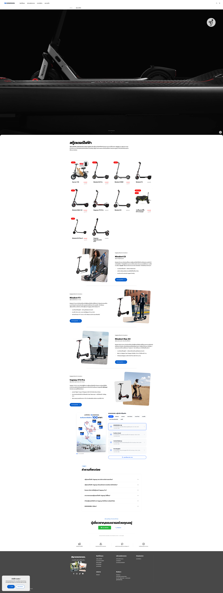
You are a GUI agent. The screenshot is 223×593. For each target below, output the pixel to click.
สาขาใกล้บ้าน (138, 558)
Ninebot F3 (139, 182)
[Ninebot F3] (143, 170)
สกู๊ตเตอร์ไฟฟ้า (99, 558)
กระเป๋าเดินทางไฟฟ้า (100, 560)
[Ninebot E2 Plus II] (79, 226)
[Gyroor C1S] (79, 170)
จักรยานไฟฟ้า (99, 562)
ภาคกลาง (123, 416)
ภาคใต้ (122, 419)
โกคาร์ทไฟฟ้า (98, 564)
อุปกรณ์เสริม (98, 566)
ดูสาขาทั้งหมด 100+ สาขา (128, 457)
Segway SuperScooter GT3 (97, 239)
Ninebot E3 (118, 210)
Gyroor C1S (75, 182)
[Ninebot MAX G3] (79, 198)
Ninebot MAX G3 (77, 210)
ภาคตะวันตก (137, 416)
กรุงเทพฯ (111, 416)
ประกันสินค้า (118, 560)
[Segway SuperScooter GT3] (101, 226)
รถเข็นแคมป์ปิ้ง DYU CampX (140, 210)
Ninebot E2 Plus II (77, 238)
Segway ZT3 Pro (98, 210)
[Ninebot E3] (122, 198)
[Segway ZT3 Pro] (101, 198)
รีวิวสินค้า (98, 574)
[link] (119, 579)
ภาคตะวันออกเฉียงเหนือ (113, 419)
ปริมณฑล (117, 416)
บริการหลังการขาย (119, 558)
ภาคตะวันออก (129, 416)
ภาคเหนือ (143, 416)
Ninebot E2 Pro (97, 182)
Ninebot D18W (119, 182)
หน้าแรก (71, 8)
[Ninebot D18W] (122, 170)
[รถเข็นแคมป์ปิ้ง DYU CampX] (143, 198)
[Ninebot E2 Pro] (101, 170)
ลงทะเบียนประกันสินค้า (120, 562)
